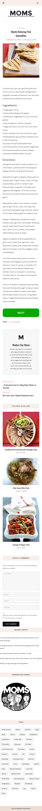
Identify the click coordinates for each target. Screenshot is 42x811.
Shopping (28, 784)
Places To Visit (34, 779)
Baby (3, 734)
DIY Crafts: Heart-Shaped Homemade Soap (18, 395)
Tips (24, 788)
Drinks (32, 754)
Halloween (25, 764)
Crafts (32, 749)
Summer (15, 788)
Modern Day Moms (15, 40)
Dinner (14, 754)
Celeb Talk (17, 739)
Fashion (31, 759)
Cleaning (17, 744)
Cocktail (28, 744)
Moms (4, 774)
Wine (3, 793)
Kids (3, 769)
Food (15, 764)
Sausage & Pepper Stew (21, 544)
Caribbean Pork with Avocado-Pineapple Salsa (21, 449)
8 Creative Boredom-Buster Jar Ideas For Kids (16, 653)
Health (36, 764)
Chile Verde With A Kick (21, 488)
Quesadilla (16, 322)
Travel (33, 788)
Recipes (17, 784)
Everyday (21, 28)
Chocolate (5, 744)
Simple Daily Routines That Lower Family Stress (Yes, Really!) (21, 658)
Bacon (12, 734)
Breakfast (33, 734)
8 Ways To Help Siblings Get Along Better (14, 663)
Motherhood (15, 774)
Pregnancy (5, 784)
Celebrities (5, 739)
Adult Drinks (6, 729)
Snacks (4, 788)
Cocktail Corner (7, 749)
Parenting (5, 779)
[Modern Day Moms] (21, 13)
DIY (23, 754)
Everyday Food (18, 759)
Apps (37, 729)
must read (28, 774)
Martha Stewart (15, 769)
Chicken (29, 739)
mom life (29, 769)
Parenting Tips (19, 779)
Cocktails (21, 749)
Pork (10, 322)
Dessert (4, 754)
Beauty (22, 734)
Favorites (5, 764)
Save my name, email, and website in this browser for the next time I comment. (20, 616)
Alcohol (27, 729)
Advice (18, 729)
